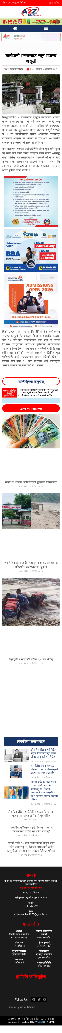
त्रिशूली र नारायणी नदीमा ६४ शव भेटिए (31, 659)
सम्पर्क (31, 875)
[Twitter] (39, 999)
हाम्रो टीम (31, 923)
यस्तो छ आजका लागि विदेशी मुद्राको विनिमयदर (31, 482)
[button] (46, 28)
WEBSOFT (44, 1022)
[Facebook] (33, 999)
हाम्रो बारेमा (54, 3)
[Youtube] (44, 999)
